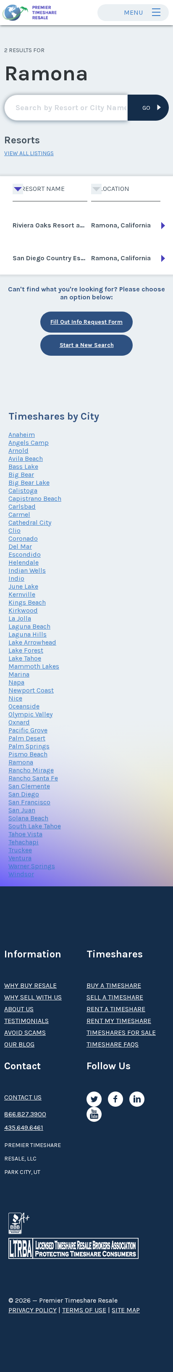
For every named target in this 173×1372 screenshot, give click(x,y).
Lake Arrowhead (32, 642)
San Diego (23, 794)
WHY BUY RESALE (30, 985)
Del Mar (20, 546)
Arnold (18, 451)
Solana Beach (28, 818)
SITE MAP (126, 1310)
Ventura (19, 858)
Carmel (19, 514)
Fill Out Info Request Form (86, 321)
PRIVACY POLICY (32, 1310)
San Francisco (29, 802)
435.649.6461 (23, 1127)
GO (146, 107)
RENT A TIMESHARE (115, 1009)
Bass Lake (23, 467)
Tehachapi (23, 842)
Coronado (23, 538)
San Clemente (29, 786)
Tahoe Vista (25, 834)
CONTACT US (23, 1097)
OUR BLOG (19, 1044)
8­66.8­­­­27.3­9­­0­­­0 (25, 1114)
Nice (15, 698)
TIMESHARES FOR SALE (121, 1032)
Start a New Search (87, 345)
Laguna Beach (29, 626)
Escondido (24, 554)
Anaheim (21, 435)
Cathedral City (29, 522)
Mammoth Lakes (33, 666)
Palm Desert (26, 738)
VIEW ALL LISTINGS (29, 153)
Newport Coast (31, 690)
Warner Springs (31, 866)
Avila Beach (25, 459)
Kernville (21, 594)
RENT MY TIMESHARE (118, 1021)
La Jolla (19, 618)
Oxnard (19, 722)
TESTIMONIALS (26, 1021)
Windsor (21, 874)
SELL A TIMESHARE (114, 997)
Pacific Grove (27, 730)
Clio (14, 530)
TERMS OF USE (84, 1310)
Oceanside (23, 706)
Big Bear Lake (29, 482)
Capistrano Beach (34, 498)
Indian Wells (27, 570)
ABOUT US (19, 1009)
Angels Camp (28, 443)
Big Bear (21, 474)
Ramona (20, 762)
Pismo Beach (27, 754)
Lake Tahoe (24, 658)
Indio (16, 578)
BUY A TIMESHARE (113, 985)
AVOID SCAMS (25, 1032)
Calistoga (22, 490)
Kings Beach (27, 602)
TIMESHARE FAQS (112, 1044)
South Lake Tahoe (34, 826)
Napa (16, 682)
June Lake (23, 586)
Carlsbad (22, 506)
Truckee (20, 850)
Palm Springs (29, 746)
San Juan (21, 810)
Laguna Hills (27, 634)
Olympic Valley (30, 714)
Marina (18, 674)
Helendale (23, 562)
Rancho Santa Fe (33, 778)
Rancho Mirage (31, 770)
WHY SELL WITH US (33, 997)
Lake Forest (25, 650)
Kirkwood (23, 610)
